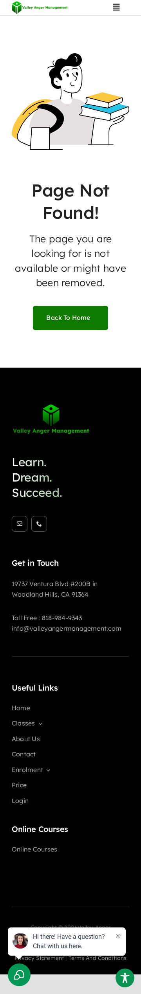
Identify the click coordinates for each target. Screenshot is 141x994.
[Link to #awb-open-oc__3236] (116, 7)
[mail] (19, 524)
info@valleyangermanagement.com (66, 628)
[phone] (39, 524)
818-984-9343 (62, 618)
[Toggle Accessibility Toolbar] (125, 978)
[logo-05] (51, 407)
